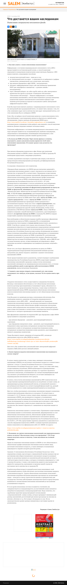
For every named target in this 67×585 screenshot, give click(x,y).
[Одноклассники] (11, 27)
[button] (4, 3)
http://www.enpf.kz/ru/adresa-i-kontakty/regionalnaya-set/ (26, 122)
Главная (5, 9)
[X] (13, 27)
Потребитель (60, 2)
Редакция (6, 583)
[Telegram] (16, 27)
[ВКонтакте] (8, 27)
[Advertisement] (23, 523)
